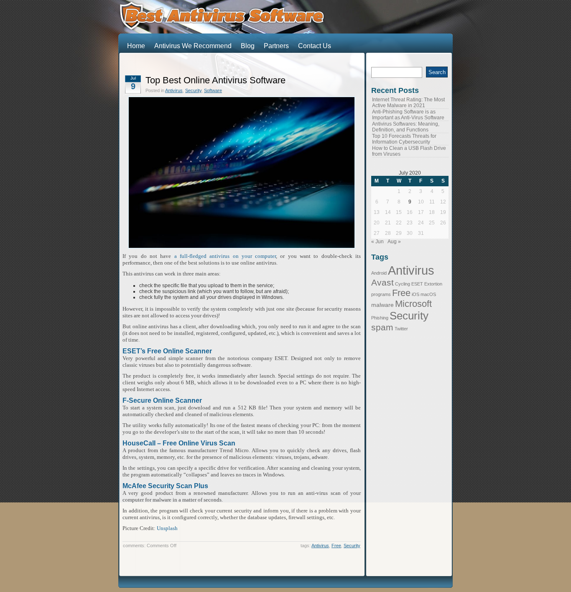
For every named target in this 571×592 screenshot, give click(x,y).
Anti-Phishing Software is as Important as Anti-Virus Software (408, 115)
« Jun (377, 242)
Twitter (401, 328)
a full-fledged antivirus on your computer (225, 256)
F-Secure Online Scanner (162, 400)
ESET (417, 283)
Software (213, 90)
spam (382, 327)
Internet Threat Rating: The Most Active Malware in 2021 (408, 102)
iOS (415, 294)
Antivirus (174, 90)
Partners (276, 45)
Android (379, 272)
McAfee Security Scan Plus (165, 485)
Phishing (379, 317)
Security (193, 90)
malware (382, 304)
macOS (428, 294)
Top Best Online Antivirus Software (215, 80)
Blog (248, 45)
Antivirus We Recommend (193, 45)
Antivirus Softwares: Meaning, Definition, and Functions (405, 127)
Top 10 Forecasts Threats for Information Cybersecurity (404, 139)
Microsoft (413, 304)
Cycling (402, 283)
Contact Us (314, 45)
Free (336, 545)
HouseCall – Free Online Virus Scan (178, 443)
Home (136, 45)
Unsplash (167, 528)
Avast (382, 282)
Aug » (394, 242)
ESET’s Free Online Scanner (167, 351)
